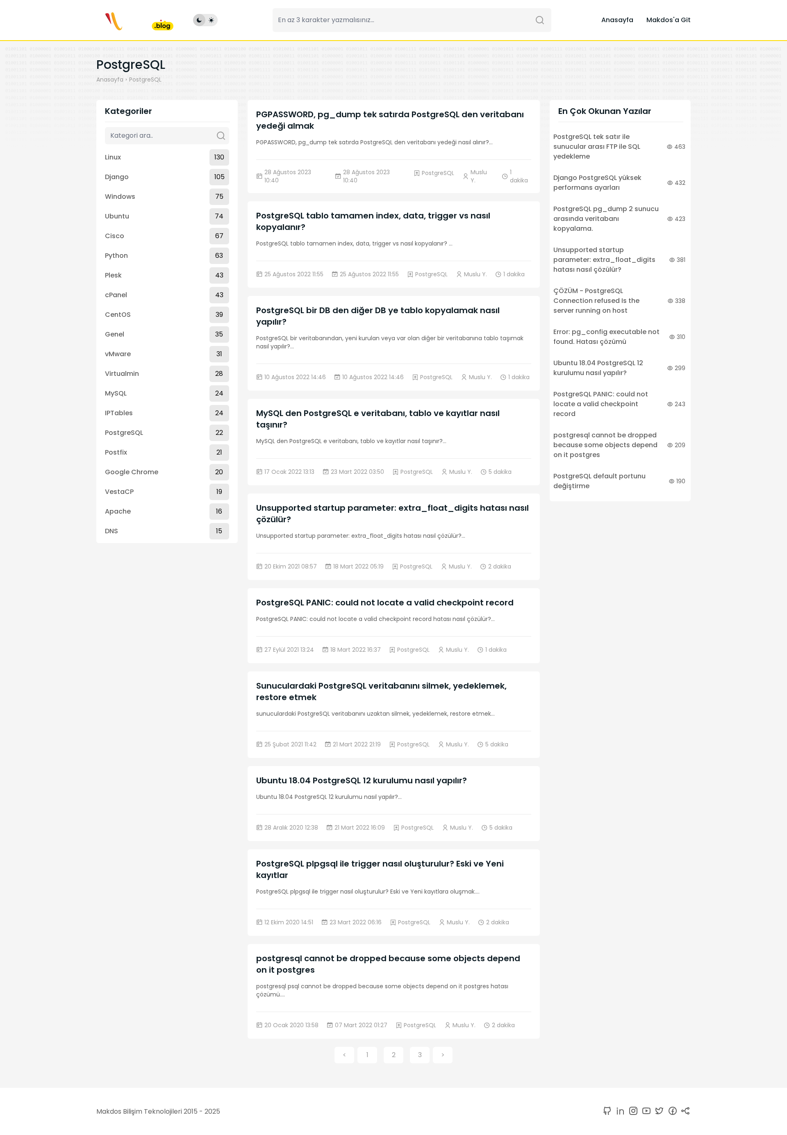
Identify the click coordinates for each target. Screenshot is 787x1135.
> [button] (443, 1055)
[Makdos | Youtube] (644, 1111)
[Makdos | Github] (607, 1111)
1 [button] (367, 1055)
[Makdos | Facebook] (671, 1111)
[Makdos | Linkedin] (618, 1111)
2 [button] (394, 1055)
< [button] (344, 1055)
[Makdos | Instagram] (631, 1111)
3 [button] (420, 1055)
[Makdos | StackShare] (684, 1111)
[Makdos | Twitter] (657, 1111)
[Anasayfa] (134, 20)
